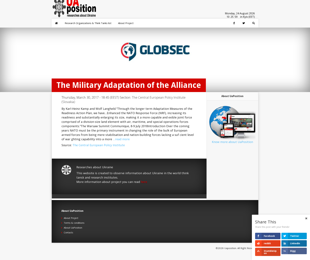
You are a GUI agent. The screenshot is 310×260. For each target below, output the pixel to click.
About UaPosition (73, 227)
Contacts (68, 232)
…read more (121, 139)
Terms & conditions (74, 222)
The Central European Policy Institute (98, 145)
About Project (71, 218)
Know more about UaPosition (232, 142)
